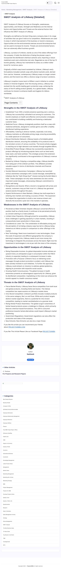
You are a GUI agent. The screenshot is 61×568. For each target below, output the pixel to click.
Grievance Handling (7, 433)
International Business (8, 453)
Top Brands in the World (8, 534)
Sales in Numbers (7, 511)
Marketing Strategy (7, 480)
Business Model (6, 402)
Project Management (7, 487)
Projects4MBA (4, 2)
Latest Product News (8, 463)
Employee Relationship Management (11, 416)
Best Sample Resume (8, 399)
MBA (4, 484)
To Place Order (6, 531)
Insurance (5, 450)
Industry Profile (6, 446)
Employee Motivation (8, 412)
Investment (5, 457)
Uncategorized (6, 541)
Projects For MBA (7, 490)
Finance (5, 426)
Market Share (6, 470)
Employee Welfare (7, 423)
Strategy (5, 518)
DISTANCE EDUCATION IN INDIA (10, 409)
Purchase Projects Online (8, 494)
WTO (4, 545)
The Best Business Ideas (8, 528)
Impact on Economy (7, 443)
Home (3, 9)
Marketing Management (13, 9)
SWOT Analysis (27, 9)
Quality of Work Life (7, 501)
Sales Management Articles (9, 514)
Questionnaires (6, 504)
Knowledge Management (8, 460)
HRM (4, 440)
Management (6, 467)
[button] (49, 3)
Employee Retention (7, 419)
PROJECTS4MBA (49, 331)
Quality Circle (6, 497)
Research (5, 507)
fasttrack (30, 354)
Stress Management (7, 521)
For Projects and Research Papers (14, 374)
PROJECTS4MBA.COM (16, 327)
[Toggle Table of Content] (19, 102)
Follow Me (30, 359)
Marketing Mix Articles (8, 477)
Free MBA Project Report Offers (10, 429)
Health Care (5, 436)
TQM (4, 538)
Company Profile (7, 406)
